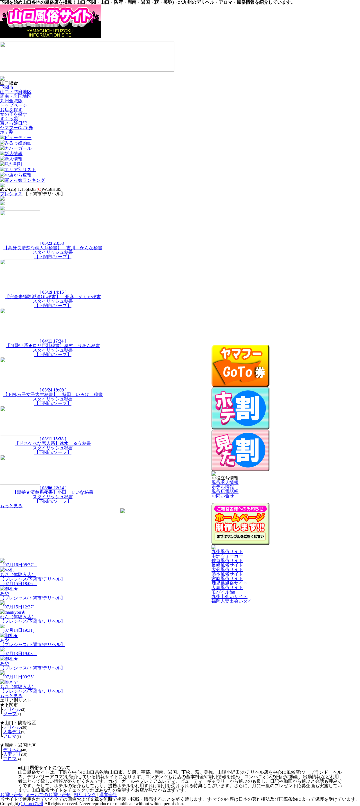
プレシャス (11, 193)
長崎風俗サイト (227, 565)
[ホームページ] (2, 185)
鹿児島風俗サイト (230, 583)
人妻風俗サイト (227, 587)
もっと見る (11, 505)
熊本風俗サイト (227, 574)
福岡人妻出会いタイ (232, 601)
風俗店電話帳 (225, 491)
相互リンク (85, 794)
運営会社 (108, 794)
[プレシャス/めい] (2, 208)
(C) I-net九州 (30, 803)
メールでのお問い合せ (48, 794)
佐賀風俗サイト (227, 560)
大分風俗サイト (227, 569)
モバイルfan (223, 592)
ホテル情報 (223, 486)
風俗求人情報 (225, 482)
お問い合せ (223, 495)
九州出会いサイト (230, 596)
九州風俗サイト (227, 551)
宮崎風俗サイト (227, 578)
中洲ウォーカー (227, 556)
